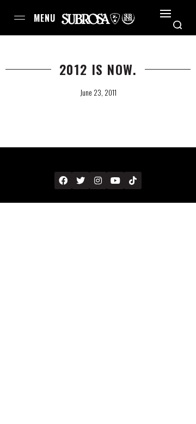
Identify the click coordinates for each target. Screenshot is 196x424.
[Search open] (177, 25)
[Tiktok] (133, 180)
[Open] (165, 13)
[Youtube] (115, 180)
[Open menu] (20, 17)
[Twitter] (80, 180)
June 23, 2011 (98, 92)
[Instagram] (98, 180)
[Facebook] (63, 180)
